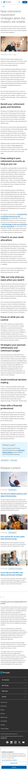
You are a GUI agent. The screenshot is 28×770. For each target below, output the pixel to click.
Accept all (14, 767)
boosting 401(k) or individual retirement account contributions (14, 216)
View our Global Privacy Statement (9, 760)
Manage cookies (14, 763)
